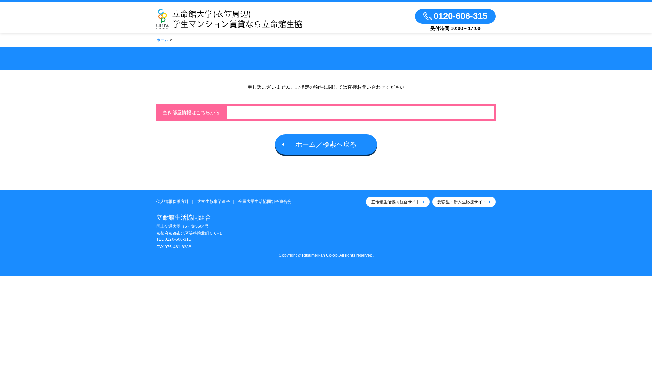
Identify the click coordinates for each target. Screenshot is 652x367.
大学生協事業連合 (213, 201)
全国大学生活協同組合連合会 (264, 201)
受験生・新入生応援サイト (461, 201)
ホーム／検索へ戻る (326, 144)
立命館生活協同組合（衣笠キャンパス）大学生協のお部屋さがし (249, 19)
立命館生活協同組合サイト (395, 201)
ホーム (162, 40)
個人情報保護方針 (172, 201)
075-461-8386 (178, 247)
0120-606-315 (178, 239)
